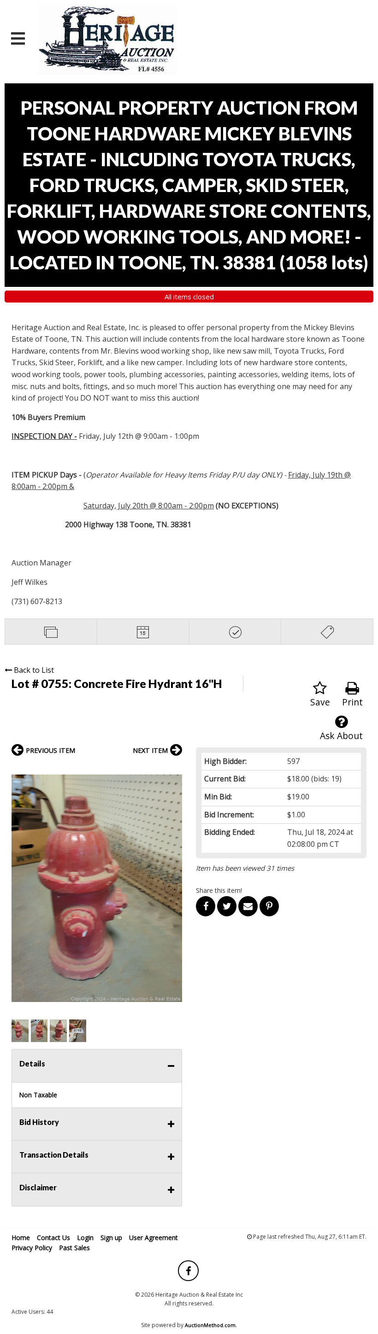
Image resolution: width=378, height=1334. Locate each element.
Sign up (111, 1237)
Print (352, 702)
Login (85, 1237)
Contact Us (53, 1237)
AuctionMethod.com (210, 1325)
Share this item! (219, 890)
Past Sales (74, 1247)
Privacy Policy (32, 1247)
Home (21, 1237)
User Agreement (153, 1237)
